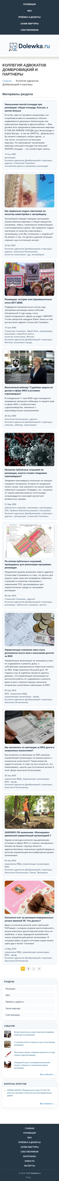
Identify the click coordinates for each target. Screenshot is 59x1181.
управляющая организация (18, 696)
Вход (28, 1177)
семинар (9, 424)
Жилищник (42, 872)
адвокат (8, 163)
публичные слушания (15, 507)
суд (28, 254)
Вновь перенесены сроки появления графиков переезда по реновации (34, 1033)
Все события (46, 1074)
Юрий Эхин (32, 331)
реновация (10, 157)
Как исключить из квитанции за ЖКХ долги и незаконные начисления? (29, 749)
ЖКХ (29, 10)
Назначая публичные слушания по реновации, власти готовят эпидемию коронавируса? (26, 473)
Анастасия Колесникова (25, 251)
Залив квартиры (29, 23)
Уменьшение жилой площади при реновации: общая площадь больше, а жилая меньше (26, 107)
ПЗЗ (6, 510)
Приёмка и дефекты (29, 17)
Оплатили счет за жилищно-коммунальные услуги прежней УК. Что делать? (29, 919)
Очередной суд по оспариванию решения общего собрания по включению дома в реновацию (32, 1065)
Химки (32, 872)
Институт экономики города (18, 342)
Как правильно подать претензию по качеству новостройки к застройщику (25, 212)
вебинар (18, 424)
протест (43, 604)
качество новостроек (15, 254)
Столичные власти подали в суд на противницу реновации (34, 1043)
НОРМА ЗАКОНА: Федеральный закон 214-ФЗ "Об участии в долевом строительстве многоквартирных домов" (29, 1093)
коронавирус (46, 331)
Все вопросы (46, 1103)
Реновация (29, 4)
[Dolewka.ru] (29, 47)
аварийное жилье (25, 333)
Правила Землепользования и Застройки (30, 510)
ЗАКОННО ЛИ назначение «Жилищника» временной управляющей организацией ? (28, 834)
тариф (36, 696)
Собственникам (29, 29)
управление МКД (18, 693)
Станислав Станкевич (24, 163)
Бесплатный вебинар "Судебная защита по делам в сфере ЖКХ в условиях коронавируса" (29, 390)
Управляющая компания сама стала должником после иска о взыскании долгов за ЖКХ (29, 653)
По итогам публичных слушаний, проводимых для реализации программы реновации (28, 564)
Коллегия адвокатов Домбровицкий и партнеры (28, 160)
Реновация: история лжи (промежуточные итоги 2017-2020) (28, 301)
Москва (30, 336)
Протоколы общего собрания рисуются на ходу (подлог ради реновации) (34, 1053)
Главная (7, 80)
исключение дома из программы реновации (26, 165)
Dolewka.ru (36, 1173)
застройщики (37, 254)
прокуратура (20, 516)
